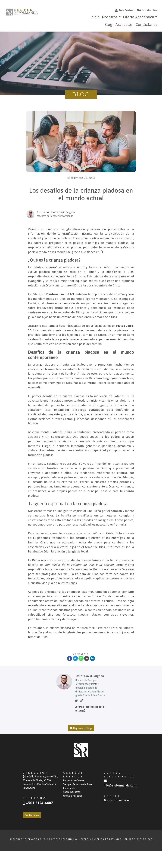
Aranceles (123, 24)
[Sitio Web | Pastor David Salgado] (81, 701)
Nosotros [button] (109, 17)
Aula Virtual (126, 10)
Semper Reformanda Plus (77, 784)
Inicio (95, 17)
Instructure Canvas (73, 780)
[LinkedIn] (92, 658)
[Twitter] (75, 658)
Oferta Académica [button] (138, 17)
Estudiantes (149, 10)
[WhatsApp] (81, 658)
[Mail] (86, 658)
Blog (108, 24)
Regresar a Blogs (82, 728)
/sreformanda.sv (117, 800)
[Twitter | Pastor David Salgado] (76, 701)
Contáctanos (146, 24)
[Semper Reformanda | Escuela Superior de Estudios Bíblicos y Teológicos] (22, 11)
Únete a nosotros (72, 795)
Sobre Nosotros (71, 791)
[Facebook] (69, 658)
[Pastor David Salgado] (83, 710)
